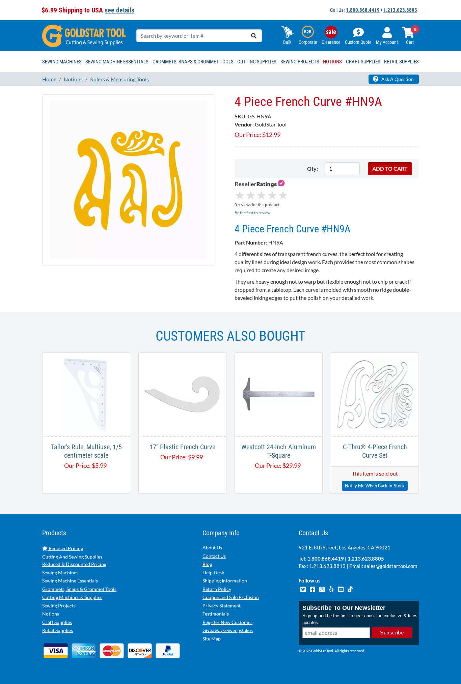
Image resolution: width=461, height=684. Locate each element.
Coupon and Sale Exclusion (230, 597)
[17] (182, 394)
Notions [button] (332, 62)
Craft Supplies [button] (363, 62)
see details (119, 10)
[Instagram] (322, 589)
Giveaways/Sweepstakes (227, 630)
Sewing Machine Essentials (70, 580)
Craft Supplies (57, 622)
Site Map (211, 639)
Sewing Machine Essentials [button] (116, 62)
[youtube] (341, 589)
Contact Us (214, 556)
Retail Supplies (57, 630)
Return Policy (216, 589)
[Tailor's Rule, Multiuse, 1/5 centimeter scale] (86, 394)
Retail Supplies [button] (401, 62)
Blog (207, 564)
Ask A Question (397, 79)
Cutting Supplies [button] (256, 62)
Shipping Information (224, 580)
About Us (212, 547)
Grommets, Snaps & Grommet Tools (79, 589)
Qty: (312, 168)
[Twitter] (303, 589)
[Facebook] (313, 589)
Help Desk (213, 572)
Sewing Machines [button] (62, 62)
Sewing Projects (59, 605)
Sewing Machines (60, 572)
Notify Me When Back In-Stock (375, 485)
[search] (254, 35)
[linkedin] (331, 589)
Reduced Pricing (65, 548)
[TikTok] (350, 589)
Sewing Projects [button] (299, 62)
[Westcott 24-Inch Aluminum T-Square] (279, 394)
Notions (50, 614)
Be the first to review (252, 212)
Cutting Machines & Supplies (72, 597)
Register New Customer (227, 622)
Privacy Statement (221, 605)
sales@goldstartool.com (390, 566)
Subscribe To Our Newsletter (343, 607)
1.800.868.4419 (363, 10)
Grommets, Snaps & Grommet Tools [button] (193, 62)
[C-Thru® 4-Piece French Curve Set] (375, 394)
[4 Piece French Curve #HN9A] (128, 179)
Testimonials (215, 614)
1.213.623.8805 (400, 10)
